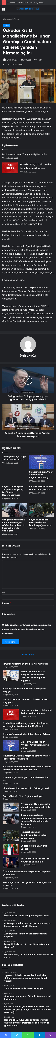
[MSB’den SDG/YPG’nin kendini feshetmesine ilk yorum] (10, 167)
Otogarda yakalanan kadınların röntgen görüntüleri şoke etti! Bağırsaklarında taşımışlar (13, 525)
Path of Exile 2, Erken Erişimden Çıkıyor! (23, 796)
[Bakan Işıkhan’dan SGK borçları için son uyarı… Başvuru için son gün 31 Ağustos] (11, 675)
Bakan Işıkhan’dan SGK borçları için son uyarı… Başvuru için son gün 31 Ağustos (33, 676)
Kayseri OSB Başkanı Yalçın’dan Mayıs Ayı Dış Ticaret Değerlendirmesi (13, 490)
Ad (4, 592)
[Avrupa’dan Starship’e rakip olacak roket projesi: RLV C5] (11, 807)
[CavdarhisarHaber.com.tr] (28, 8)
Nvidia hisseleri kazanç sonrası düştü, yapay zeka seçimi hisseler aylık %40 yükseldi (26, 725)
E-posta (6, 603)
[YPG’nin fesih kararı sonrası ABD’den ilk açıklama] (11, 862)
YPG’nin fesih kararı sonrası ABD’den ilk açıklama (35, 860)
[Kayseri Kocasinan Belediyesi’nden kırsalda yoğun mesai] (41, 510)
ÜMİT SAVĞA (12, 60)
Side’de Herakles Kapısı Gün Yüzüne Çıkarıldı (41, 488)
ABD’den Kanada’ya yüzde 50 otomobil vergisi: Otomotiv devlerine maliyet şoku (27, 768)
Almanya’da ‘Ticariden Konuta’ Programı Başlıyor (28, 2)
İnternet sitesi (8, 614)
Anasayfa (9, 19)
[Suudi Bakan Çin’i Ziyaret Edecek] (11, 849)
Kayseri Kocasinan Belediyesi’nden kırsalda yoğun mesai (40, 522)
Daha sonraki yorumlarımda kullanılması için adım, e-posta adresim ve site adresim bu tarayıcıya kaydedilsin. (26, 629)
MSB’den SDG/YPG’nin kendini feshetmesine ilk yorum (36, 712)
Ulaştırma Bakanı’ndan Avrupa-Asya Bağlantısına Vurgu (41, 474)
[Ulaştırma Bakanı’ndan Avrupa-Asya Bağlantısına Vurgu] (41, 462)
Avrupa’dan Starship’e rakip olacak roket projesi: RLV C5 (36, 805)
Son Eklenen (28, 654)
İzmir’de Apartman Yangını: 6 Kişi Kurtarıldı (24, 154)
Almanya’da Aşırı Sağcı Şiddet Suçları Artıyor (14, 458)
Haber (18, 19)
